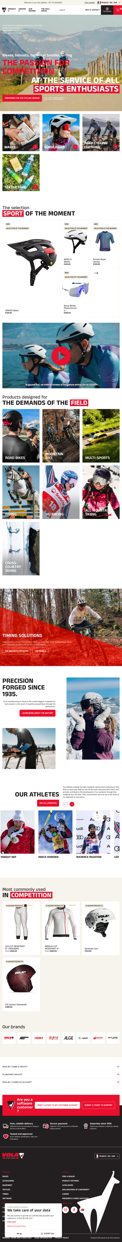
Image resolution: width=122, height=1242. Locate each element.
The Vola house (45, 10)
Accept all (49, 1233)
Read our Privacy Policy (16, 1226)
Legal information (43, 1238)
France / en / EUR (109, 3)
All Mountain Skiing (97, 512)
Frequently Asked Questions (75, 1198)
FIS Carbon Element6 (15, 1004)
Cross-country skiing (13, 566)
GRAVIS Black (12, 310)
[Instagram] (65, 1210)
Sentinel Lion (91, 948)
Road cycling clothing (95, 145)
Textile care (15, 187)
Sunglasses (54, 147)
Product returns (70, 1181)
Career (65, 1194)
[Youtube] (82, 1210)
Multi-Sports (97, 458)
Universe (22, 10)
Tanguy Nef (8, 857)
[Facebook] (74, 1210)
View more (11, 1222)
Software (7, 1198)
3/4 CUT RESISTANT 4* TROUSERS (15, 947)
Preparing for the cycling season (22, 98)
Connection (107, 11)
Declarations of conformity (75, 1190)
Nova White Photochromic (70, 308)
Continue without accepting (17, 1207)
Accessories (8, 1181)
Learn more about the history (37, 713)
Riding (11, 514)
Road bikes (15, 458)
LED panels (40, 651)
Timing (5, 1194)
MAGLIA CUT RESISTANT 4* (52, 947)
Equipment (7, 1185)
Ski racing (54, 514)
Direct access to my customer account (57, 1105)
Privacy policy (62, 1238)
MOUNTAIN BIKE (54, 456)
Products (12, 10)
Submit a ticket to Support (98, 1105)
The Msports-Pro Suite (16, 651)
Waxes (9, 147)
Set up (19, 1233)
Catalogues (67, 1185)
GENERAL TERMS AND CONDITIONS (17, 1238)
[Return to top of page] (117, 1239)
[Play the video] (61, 356)
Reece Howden (48, 857)
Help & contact (92, 10)
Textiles (6, 1190)
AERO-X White (68, 260)
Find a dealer (90, 3)
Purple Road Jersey (99, 260)
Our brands (32, 10)
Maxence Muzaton (89, 857)
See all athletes (48, 803)
